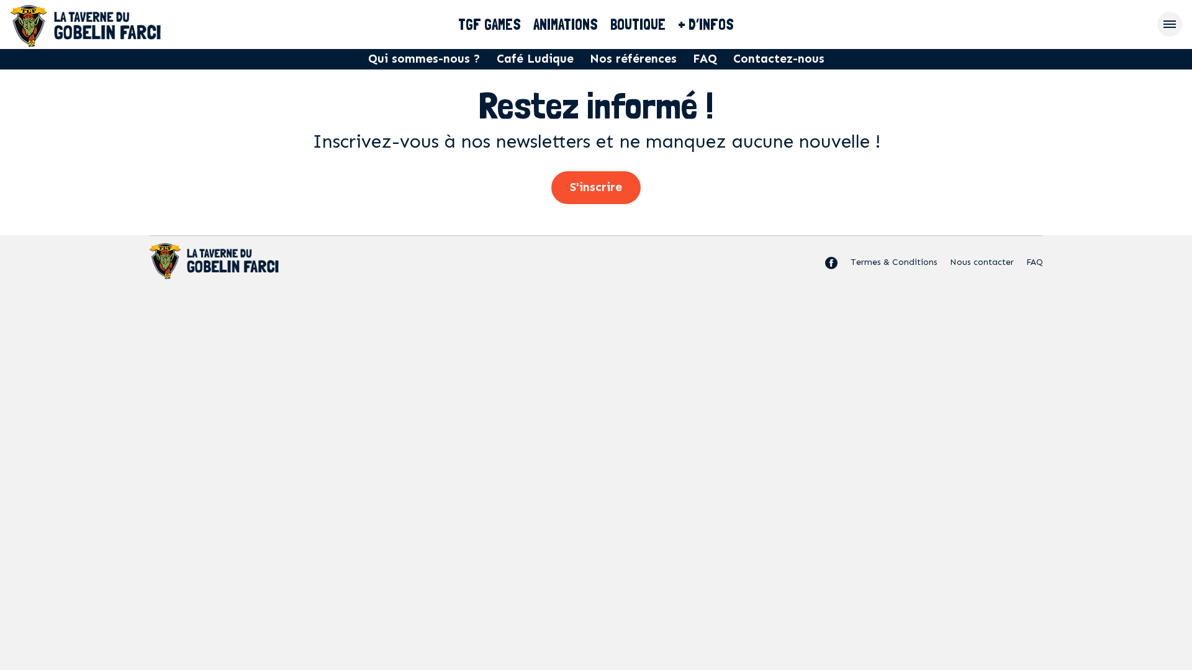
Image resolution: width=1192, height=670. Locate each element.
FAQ (705, 58)
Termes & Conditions (894, 262)
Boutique (638, 25)
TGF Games (489, 25)
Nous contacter (982, 262)
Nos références (633, 58)
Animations (565, 25)
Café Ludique (535, 58)
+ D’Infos (706, 25)
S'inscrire (596, 187)
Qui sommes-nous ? (424, 58)
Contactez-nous (778, 58)
